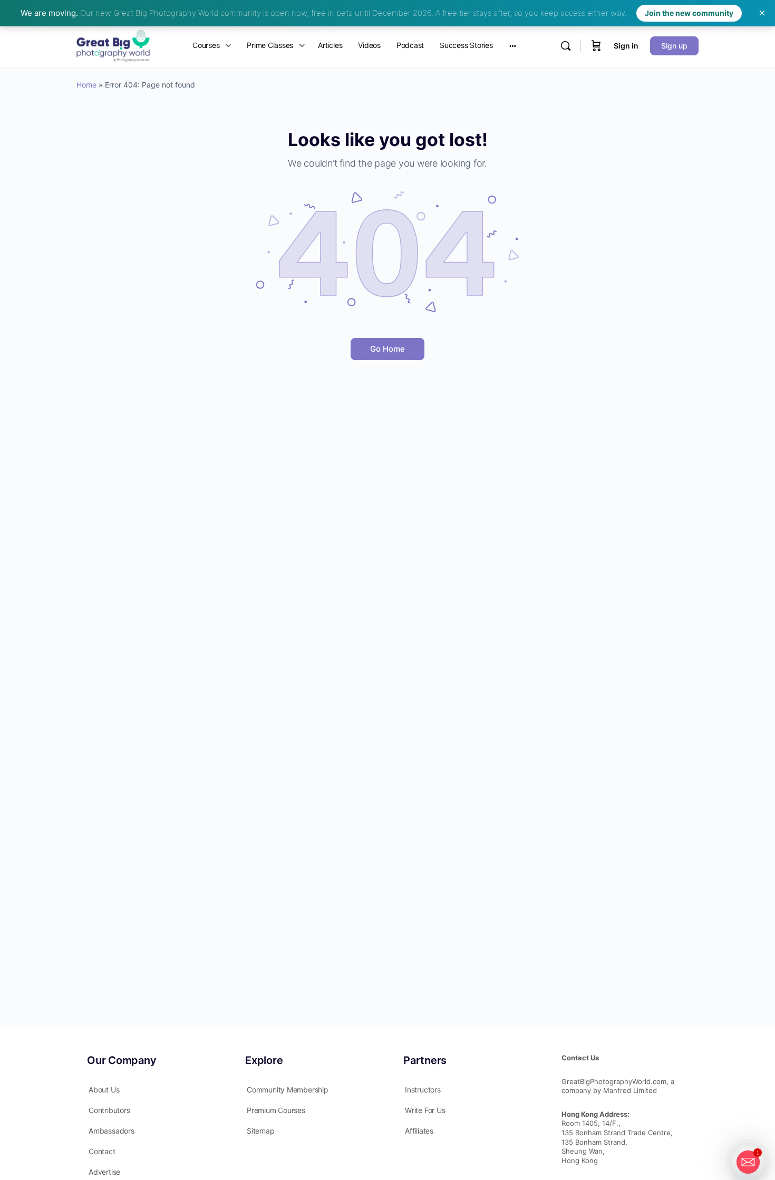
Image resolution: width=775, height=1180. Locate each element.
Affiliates (419, 1130)
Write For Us (425, 1110)
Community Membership (287, 1089)
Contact (102, 1151)
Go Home (387, 349)
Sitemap (261, 1130)
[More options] (513, 45)
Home (86, 84)
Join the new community (689, 12)
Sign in (626, 45)
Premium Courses (276, 1110)
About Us (104, 1089)
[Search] (565, 46)
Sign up (674, 45)
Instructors (423, 1089)
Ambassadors (111, 1130)
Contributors (109, 1110)
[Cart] (596, 45)
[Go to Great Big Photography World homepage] (113, 44)
